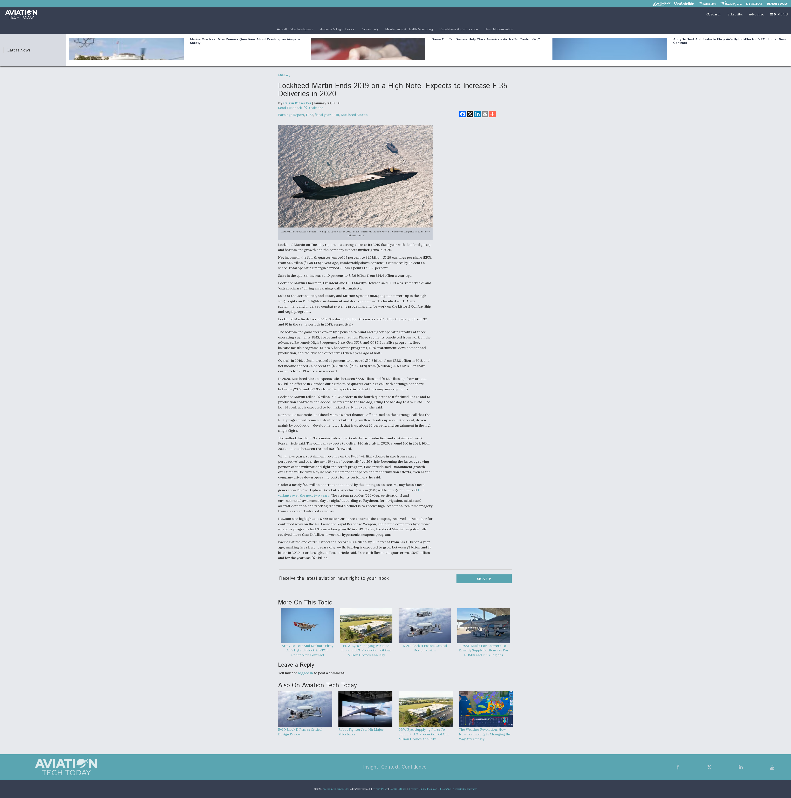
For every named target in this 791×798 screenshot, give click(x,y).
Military (284, 75)
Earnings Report (291, 115)
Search (715, 14)
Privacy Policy (380, 789)
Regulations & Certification (458, 29)
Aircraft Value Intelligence (295, 29)
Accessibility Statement (465, 789)
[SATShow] (707, 4)
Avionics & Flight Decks (337, 29)
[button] (779, 14)
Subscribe (735, 14)
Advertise (756, 14)
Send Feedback (290, 108)
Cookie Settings (398, 789)
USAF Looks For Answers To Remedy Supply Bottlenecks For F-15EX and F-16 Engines (484, 650)
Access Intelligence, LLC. (336, 789)
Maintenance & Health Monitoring (409, 29)
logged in (305, 673)
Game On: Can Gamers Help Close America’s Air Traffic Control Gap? (486, 39)
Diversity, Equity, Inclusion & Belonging (429, 789)
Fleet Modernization (498, 29)
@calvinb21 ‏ (316, 108)
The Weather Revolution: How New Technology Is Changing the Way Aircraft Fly (485, 734)
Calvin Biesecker (297, 103)
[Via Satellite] (684, 3)
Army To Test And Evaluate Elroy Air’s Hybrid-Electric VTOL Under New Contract (729, 41)
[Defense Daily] (777, 4)
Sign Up (484, 579)
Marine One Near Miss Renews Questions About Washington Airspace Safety (245, 41)
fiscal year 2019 (327, 115)
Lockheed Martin (354, 115)
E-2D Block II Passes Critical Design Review (425, 648)
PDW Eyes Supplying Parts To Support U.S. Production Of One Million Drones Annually (366, 650)
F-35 (309, 115)
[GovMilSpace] (731, 3)
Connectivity (370, 29)
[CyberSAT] (754, 4)
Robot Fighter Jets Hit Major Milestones (361, 731)
